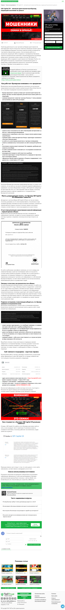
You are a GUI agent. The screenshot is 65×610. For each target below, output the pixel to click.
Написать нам (24, 593)
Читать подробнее (35, 525)
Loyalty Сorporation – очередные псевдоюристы (29, 588)
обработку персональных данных (55, 44)
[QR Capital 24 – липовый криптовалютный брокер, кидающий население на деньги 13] (21, 317)
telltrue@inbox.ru (11, 601)
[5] (36, 540)
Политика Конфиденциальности (40, 596)
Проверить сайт (24, 597)
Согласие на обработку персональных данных (40, 600)
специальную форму (15, 73)
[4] (34, 540)
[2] (31, 540)
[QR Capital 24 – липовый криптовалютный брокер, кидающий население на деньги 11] (21, 172)
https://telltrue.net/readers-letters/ (11, 80)
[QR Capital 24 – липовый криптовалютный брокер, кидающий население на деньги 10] (21, 115)
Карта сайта (54, 595)
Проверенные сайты (40, 593)
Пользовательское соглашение (56, 602)
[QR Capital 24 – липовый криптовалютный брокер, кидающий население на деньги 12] (21, 244)
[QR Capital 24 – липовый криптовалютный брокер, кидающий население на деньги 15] (21, 407)
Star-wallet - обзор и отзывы (9, 588)
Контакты (53, 593)
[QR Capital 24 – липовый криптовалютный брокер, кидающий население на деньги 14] (21, 368)
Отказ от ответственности (55, 598)
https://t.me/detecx (7, 487)
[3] (33, 540)
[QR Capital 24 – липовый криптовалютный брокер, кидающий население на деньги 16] (21, 449)
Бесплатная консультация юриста (10, 1)
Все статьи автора (11, 494)
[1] (29, 540)
